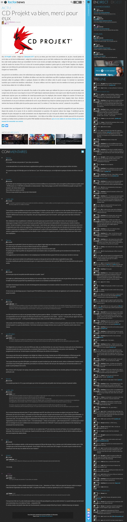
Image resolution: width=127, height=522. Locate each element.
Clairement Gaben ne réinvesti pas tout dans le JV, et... (105, 14)
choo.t (98, 9)
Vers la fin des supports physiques (102, 12)
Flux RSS (88, 510)
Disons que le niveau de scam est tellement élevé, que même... (106, 30)
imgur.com (117, 483)
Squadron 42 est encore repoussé (101, 28)
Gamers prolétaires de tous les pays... (102, 48)
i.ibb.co (108, 264)
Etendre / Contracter (88, 507)
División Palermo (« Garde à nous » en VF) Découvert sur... (106, 57)
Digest (116, 2)
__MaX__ (99, 25)
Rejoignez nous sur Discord (88, 512)
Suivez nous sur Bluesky (88, 518)
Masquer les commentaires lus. (82, 151)
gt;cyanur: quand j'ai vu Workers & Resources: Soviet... (105, 49)
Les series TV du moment (99, 56)
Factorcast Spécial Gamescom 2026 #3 (103, 20)
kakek (98, 36)
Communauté (88, 252)
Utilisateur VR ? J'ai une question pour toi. (103, 40)
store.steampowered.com (102, 441)
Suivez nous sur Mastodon (88, 515)
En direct (101, 2)
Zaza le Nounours (10, 22)
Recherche (71, 2)
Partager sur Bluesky (6, 125)
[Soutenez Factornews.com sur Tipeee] (108, 76)
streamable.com (119, 516)
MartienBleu (99, 17)
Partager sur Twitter (3, 125)
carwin (98, 44)
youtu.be (109, 132)
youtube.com (112, 85)
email (8, 23)
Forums (98, 34)
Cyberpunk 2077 (29, 57)
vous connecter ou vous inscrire (45, 516)
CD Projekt (7, 57)
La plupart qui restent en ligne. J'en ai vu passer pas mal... (106, 41)
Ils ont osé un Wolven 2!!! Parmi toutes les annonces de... (105, 22)
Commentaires (102, 6)
